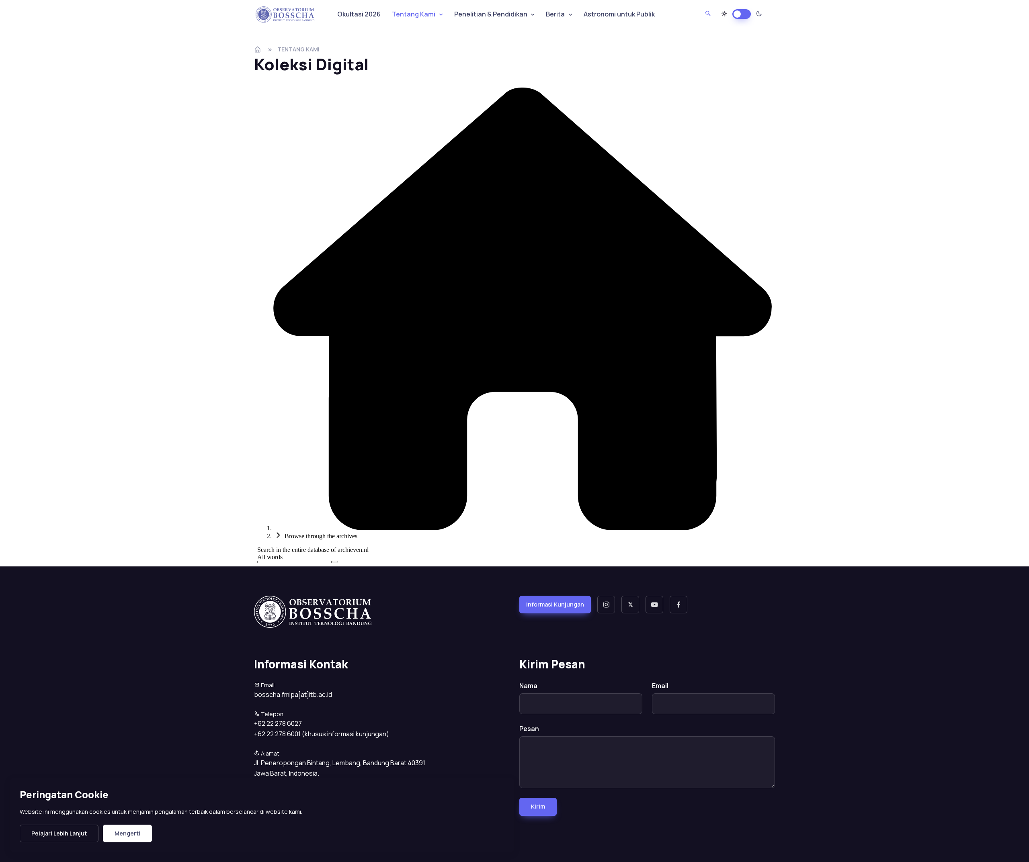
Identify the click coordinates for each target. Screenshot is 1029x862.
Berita (555, 14)
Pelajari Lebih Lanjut (59, 833)
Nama (528, 685)
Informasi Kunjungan (555, 604)
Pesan (529, 728)
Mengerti (127, 833)
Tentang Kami (298, 49)
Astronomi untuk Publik (619, 14)
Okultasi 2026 (359, 14)
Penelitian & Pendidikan (490, 14)
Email (660, 685)
